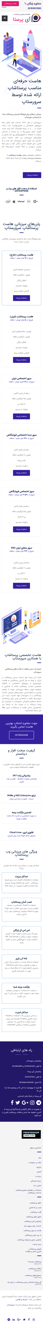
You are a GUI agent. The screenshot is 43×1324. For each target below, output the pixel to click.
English (4, 7)
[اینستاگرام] (34, 1320)
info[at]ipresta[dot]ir (26, 1082)
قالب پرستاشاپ (35, 1212)
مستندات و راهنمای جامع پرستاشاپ (28, 1190)
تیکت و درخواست (35, 1162)
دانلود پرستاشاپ (35, 1203)
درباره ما (38, 1176)
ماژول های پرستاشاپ (33, 1216)
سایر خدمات (36, 1244)
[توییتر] (24, 1320)
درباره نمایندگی (36, 1181)
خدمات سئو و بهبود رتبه (32, 1226)
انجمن (39, 1171)
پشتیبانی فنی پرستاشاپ (32, 1221)
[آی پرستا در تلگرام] (38, 1104)
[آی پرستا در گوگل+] (25, 1104)
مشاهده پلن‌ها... (32, 175)
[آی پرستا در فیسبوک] (12, 1104)
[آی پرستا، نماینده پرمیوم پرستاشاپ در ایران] (27, 18)
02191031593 (30, 1077)
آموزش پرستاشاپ (35, 1249)
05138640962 (17, 1066)
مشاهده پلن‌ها (21, 298)
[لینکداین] (14, 1320)
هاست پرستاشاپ (10, 3)
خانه (39, 1158)
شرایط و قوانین (21, 1299)
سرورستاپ (10, 1304)
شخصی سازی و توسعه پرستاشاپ (29, 1240)
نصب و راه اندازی (35, 1207)
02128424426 (21, 735)
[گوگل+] (19, 1320)
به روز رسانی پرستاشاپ (33, 1235)
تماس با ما (37, 1185)
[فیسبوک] (29, 1320)
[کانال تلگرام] (9, 1320)
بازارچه (39, 1167)
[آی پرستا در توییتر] (17, 1104)
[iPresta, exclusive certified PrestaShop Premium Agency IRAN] (21, 1134)
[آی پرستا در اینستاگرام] (32, 1104)
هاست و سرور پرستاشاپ (32, 1230)
